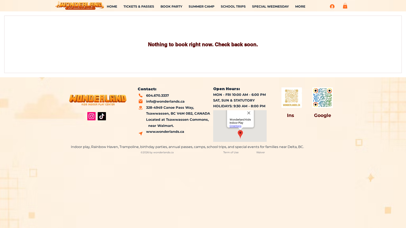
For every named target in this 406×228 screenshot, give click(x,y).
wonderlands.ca (163, 152)
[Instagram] (91, 116)
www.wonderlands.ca (165, 132)
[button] (345, 5)
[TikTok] (102, 116)
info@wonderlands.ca (165, 101)
